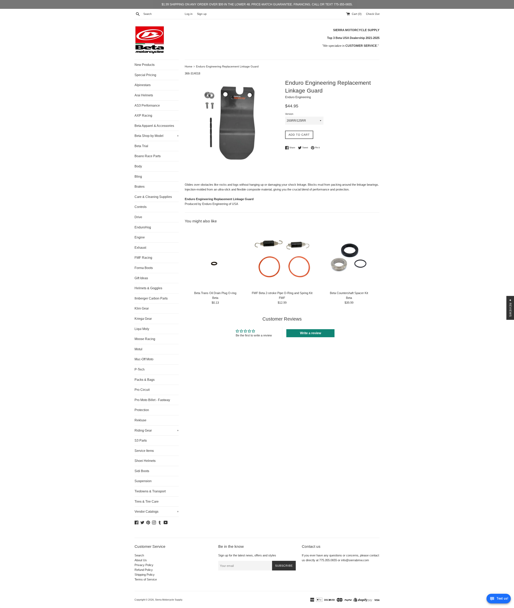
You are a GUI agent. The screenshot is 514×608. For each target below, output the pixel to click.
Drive (138, 217)
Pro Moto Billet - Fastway (152, 400)
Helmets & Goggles (148, 288)
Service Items (144, 450)
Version (289, 114)
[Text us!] (498, 599)
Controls (141, 207)
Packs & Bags (145, 379)
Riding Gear (157, 430)
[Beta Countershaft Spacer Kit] (349, 258)
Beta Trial (141, 146)
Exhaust (140, 247)
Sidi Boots (142, 471)
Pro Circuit (142, 389)
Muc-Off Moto (144, 359)
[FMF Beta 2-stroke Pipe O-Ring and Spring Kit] (282, 258)
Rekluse (140, 420)
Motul (138, 349)
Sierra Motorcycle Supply (168, 599)
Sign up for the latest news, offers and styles (247, 555)
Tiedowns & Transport (150, 491)
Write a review (310, 333)
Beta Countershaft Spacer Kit (349, 293)
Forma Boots (144, 268)
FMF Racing (143, 257)
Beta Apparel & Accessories (154, 125)
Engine (140, 237)
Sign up (202, 13)
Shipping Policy (145, 574)
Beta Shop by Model (157, 135)
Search (139, 555)
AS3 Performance (147, 105)
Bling (138, 176)
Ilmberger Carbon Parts (151, 298)
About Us (141, 560)
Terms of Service (146, 579)
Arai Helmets (144, 95)
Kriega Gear (143, 318)
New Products (145, 64)
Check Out (372, 13)
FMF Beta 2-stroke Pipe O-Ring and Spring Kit (282, 293)
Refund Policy (144, 569)
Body (138, 166)
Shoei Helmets (145, 460)
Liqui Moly (142, 329)
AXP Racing (143, 115)
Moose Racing (145, 339)
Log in (189, 13)
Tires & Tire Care (147, 501)
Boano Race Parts (148, 156)
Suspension (143, 481)
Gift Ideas (141, 278)
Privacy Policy (144, 565)
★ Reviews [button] (510, 308)
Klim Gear (142, 308)
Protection (142, 410)
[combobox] (163, 14)
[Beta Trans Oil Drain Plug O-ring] (215, 258)
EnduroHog (143, 227)
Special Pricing (145, 75)
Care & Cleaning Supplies (153, 197)
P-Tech (140, 369)
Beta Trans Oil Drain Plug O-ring (215, 293)
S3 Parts (141, 440)
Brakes (140, 186)
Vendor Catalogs (157, 511)
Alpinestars (143, 85)
